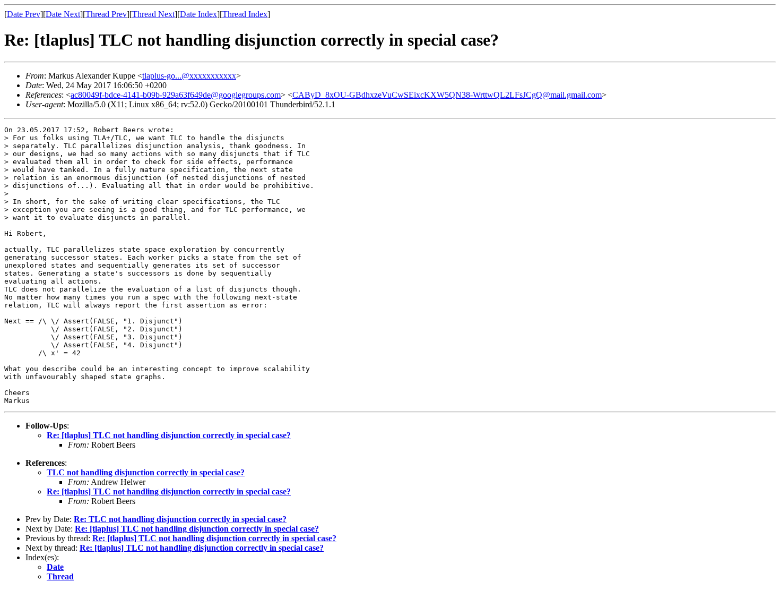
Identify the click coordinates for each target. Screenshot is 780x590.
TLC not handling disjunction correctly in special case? (146, 472)
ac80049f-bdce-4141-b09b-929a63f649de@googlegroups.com (176, 94)
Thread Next (153, 14)
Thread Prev (106, 14)
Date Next (63, 14)
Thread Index (244, 14)
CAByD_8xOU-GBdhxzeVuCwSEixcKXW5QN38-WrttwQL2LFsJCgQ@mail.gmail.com (447, 94)
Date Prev (23, 14)
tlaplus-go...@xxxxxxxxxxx (189, 75)
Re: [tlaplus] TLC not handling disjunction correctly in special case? (169, 435)
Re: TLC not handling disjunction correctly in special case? (180, 519)
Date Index (198, 14)
